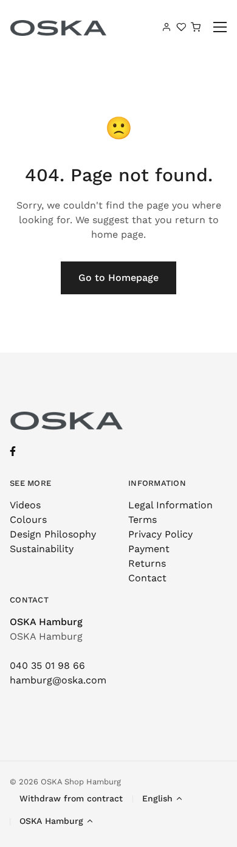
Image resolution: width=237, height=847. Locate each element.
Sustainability (42, 549)
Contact (147, 578)
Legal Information (170, 505)
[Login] (166, 27)
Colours (28, 519)
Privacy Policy (160, 534)
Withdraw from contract (71, 798)
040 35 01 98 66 (47, 665)
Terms (142, 519)
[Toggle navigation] (220, 27)
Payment (149, 549)
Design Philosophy (53, 534)
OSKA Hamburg (46, 621)
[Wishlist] (181, 27)
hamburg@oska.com (58, 680)
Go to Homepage (118, 277)
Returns (147, 563)
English (157, 798)
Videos (25, 505)
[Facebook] (13, 451)
